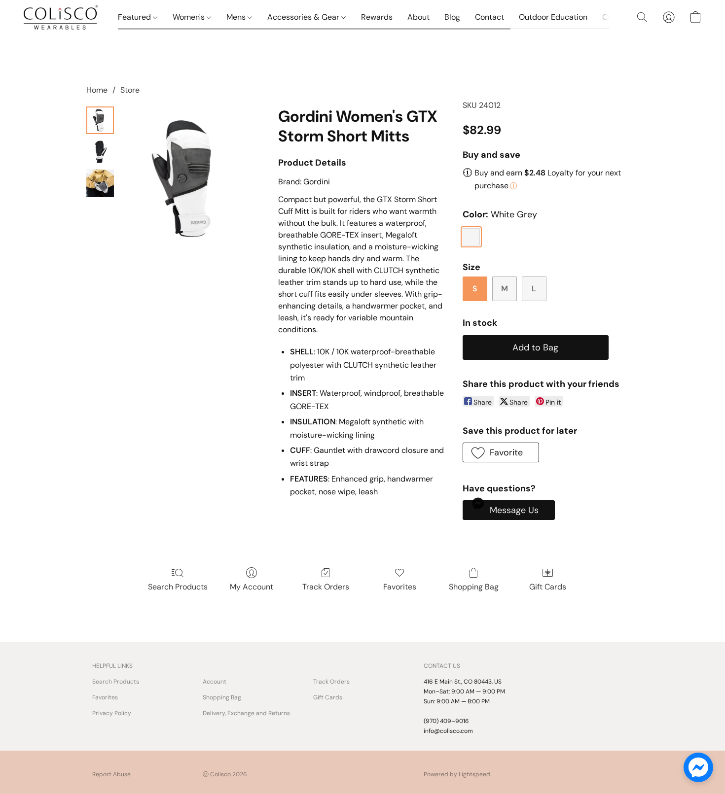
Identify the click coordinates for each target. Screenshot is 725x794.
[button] (61, 17)
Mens (237, 17)
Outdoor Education (553, 17)
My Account (251, 587)
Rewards (377, 17)
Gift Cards (547, 587)
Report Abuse (111, 774)
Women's (190, 17)
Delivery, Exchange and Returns (246, 713)
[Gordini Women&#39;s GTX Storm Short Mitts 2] (100, 183)
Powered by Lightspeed (457, 774)
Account (214, 682)
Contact (489, 17)
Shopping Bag (474, 587)
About (418, 17)
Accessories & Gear (304, 17)
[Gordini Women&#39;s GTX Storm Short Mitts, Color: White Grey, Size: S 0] (100, 120)
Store (130, 90)
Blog (452, 17)
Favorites (399, 587)
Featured (135, 17)
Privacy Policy (111, 713)
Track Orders (325, 587)
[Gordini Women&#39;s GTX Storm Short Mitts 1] (100, 152)
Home (97, 90)
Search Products (178, 587)
